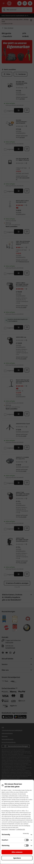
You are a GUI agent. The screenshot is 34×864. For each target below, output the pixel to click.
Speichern (17, 858)
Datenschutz (5, 829)
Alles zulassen (17, 852)
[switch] (26, 840)
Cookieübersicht (20, 829)
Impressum (12, 829)
